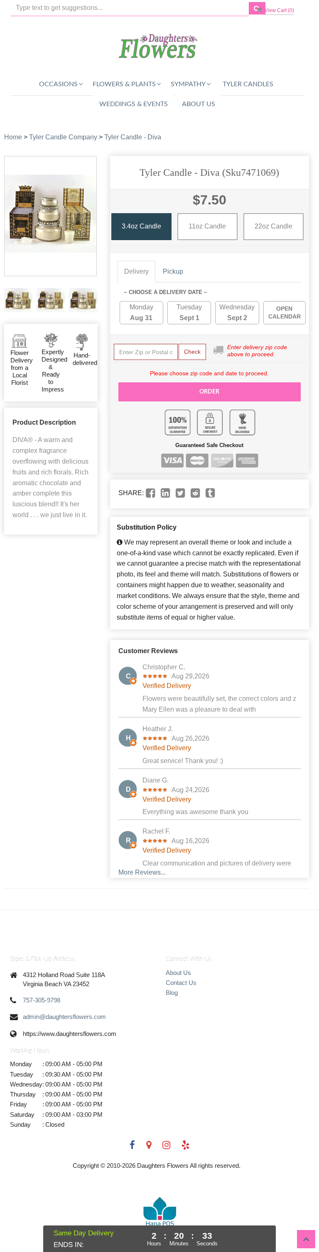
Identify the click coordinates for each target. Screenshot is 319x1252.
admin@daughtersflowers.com (64, 1016)
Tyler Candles (248, 84)
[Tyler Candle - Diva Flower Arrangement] (18, 300)
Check (192, 351)
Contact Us (181, 982)
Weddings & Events (133, 104)
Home (13, 137)
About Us (198, 104)
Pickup (173, 271)
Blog (172, 992)
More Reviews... (142, 872)
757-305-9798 (41, 1000)
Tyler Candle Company (63, 137)
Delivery (136, 271)
